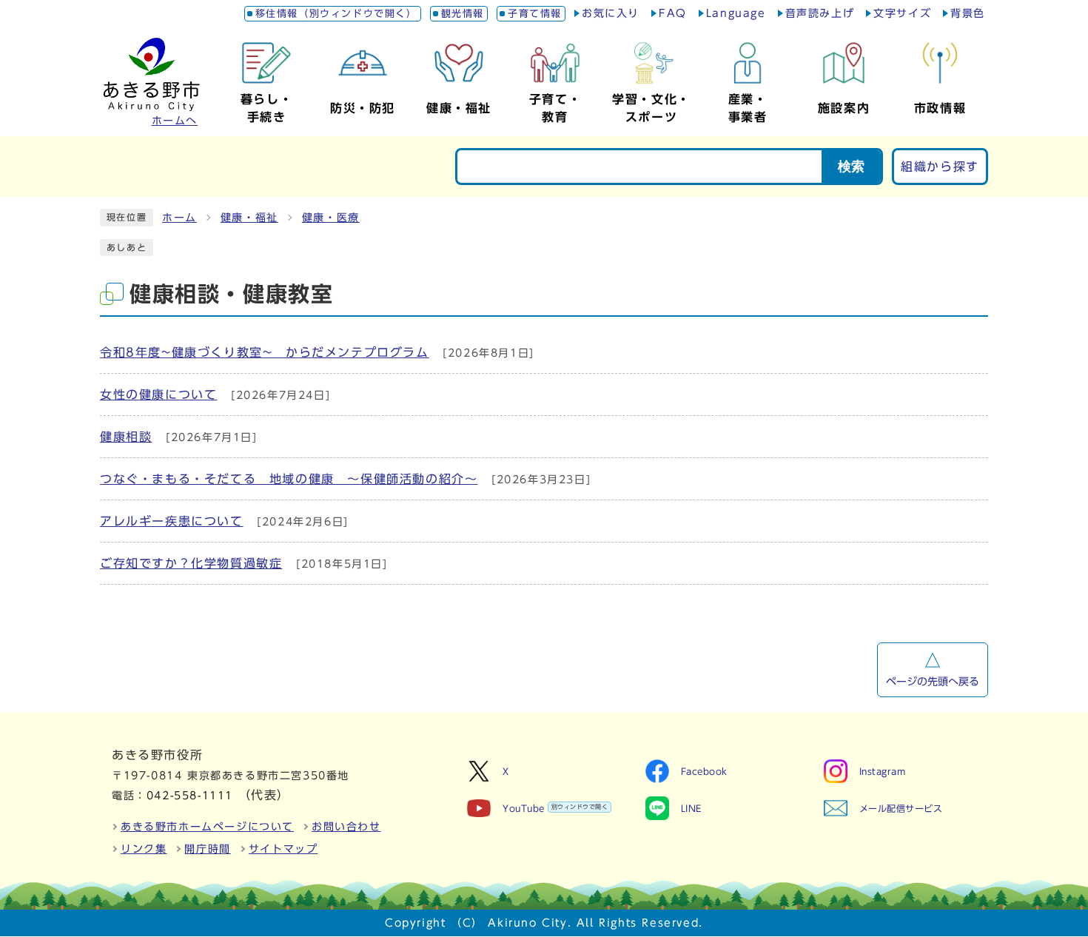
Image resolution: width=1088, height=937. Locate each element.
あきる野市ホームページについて (207, 827)
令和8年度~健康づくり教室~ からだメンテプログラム (264, 352)
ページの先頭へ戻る (932, 681)
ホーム (179, 217)
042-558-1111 (190, 795)
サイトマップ (283, 849)
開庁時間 (207, 849)
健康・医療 (331, 217)
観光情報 (462, 14)
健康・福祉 (249, 217)
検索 (851, 166)
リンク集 (144, 849)
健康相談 (126, 437)
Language (736, 13)
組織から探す (940, 166)
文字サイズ (902, 13)
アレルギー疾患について (172, 521)
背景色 (967, 13)
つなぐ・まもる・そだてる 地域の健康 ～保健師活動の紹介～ (288, 479)
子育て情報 (535, 14)
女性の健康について (158, 394)
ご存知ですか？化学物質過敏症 (191, 563)
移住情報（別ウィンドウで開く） (336, 14)
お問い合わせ (346, 827)
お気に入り (610, 13)
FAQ (673, 13)
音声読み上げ (820, 13)
